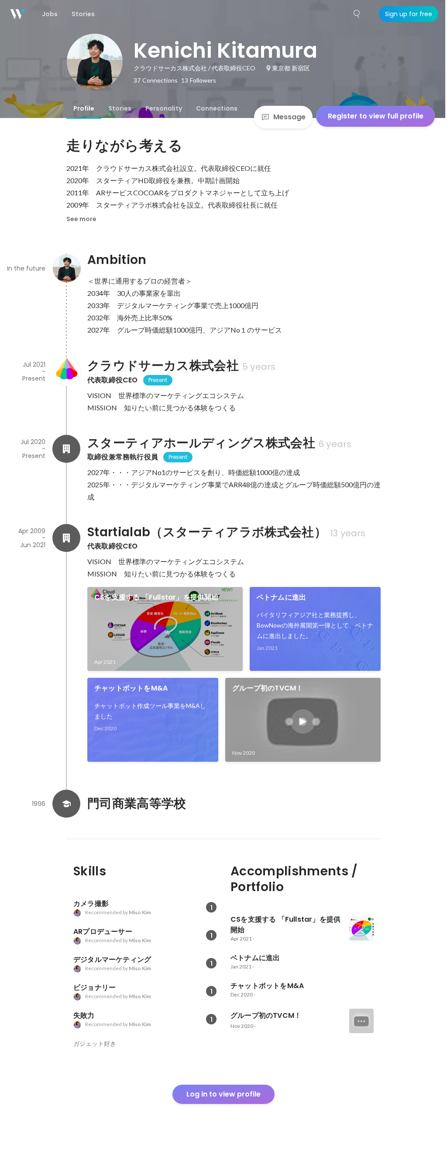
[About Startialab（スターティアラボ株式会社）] (66, 538)
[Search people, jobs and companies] (357, 14)
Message (289, 117)
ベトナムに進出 (281, 597)
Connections (216, 108)
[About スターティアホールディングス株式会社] (66, 449)
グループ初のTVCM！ (267, 688)
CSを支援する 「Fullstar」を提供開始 (156, 597)
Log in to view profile (223, 1094)
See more (81, 219)
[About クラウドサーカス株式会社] (66, 371)
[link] (165, 629)
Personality (163, 108)
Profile (83, 108)
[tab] (83, 108)
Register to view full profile (375, 116)
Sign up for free (408, 14)
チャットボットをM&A (131, 688)
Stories (119, 108)
